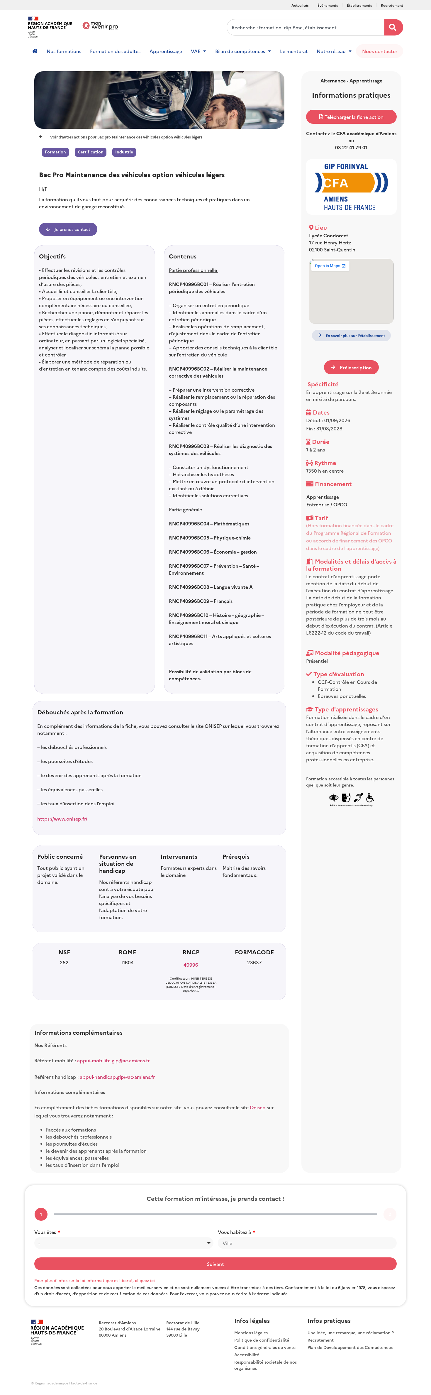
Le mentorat (294, 51)
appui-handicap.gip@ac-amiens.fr (117, 1076)
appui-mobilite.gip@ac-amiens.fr (113, 1060)
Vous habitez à (235, 1232)
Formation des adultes (115, 51)
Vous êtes (45, 1232)
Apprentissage (166, 51)
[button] (351, 117)
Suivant (215, 1264)
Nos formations (64, 51)
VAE (195, 51)
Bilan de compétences (240, 51)
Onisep (258, 1107)
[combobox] (305, 27)
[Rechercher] (393, 27)
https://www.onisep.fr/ (62, 818)
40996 (191, 964)
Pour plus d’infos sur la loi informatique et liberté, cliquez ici (94, 1280)
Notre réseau (331, 51)
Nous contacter (379, 51)
